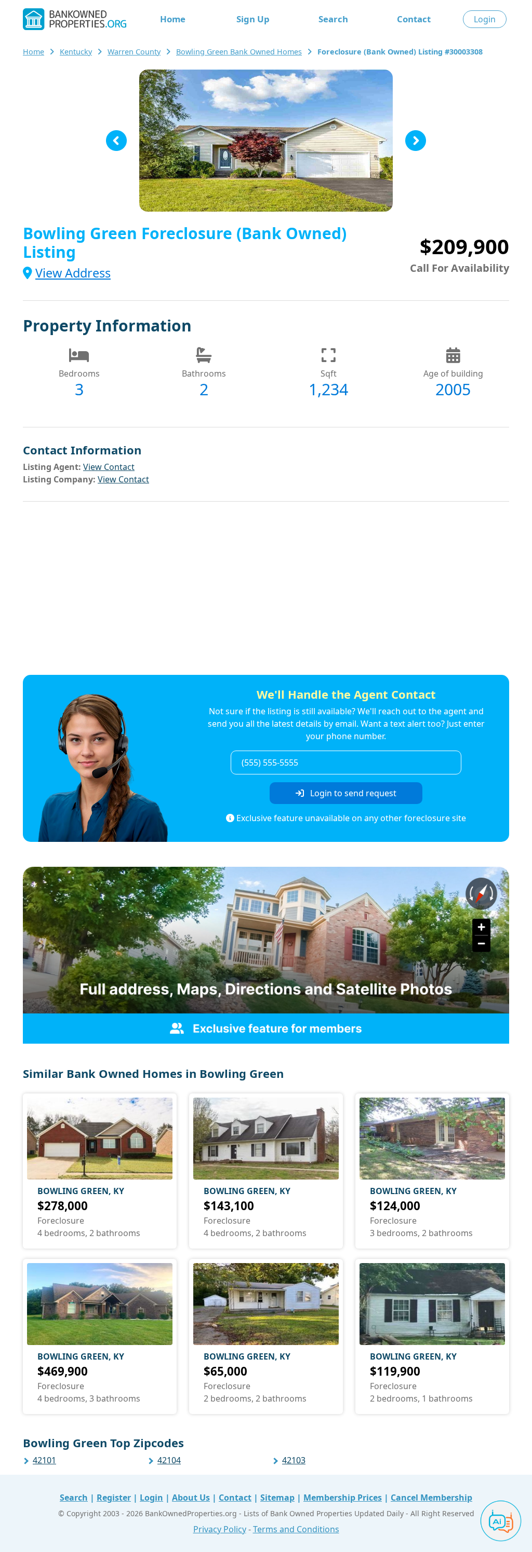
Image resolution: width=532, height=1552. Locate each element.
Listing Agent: (52, 467)
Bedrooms (79, 373)
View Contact (109, 467)
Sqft (329, 373)
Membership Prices (342, 1497)
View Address (73, 273)
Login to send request (352, 793)
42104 (169, 1460)
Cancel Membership (431, 1497)
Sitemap (277, 1497)
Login (485, 19)
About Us (191, 1497)
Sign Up (253, 19)
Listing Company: (59, 479)
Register (114, 1497)
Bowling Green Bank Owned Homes (239, 52)
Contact (414, 19)
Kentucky (76, 52)
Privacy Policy (219, 1529)
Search (333, 19)
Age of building (453, 373)
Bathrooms (204, 373)
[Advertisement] (266, 589)
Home (172, 19)
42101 (44, 1460)
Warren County (134, 52)
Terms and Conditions (296, 1529)
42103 (293, 1460)
